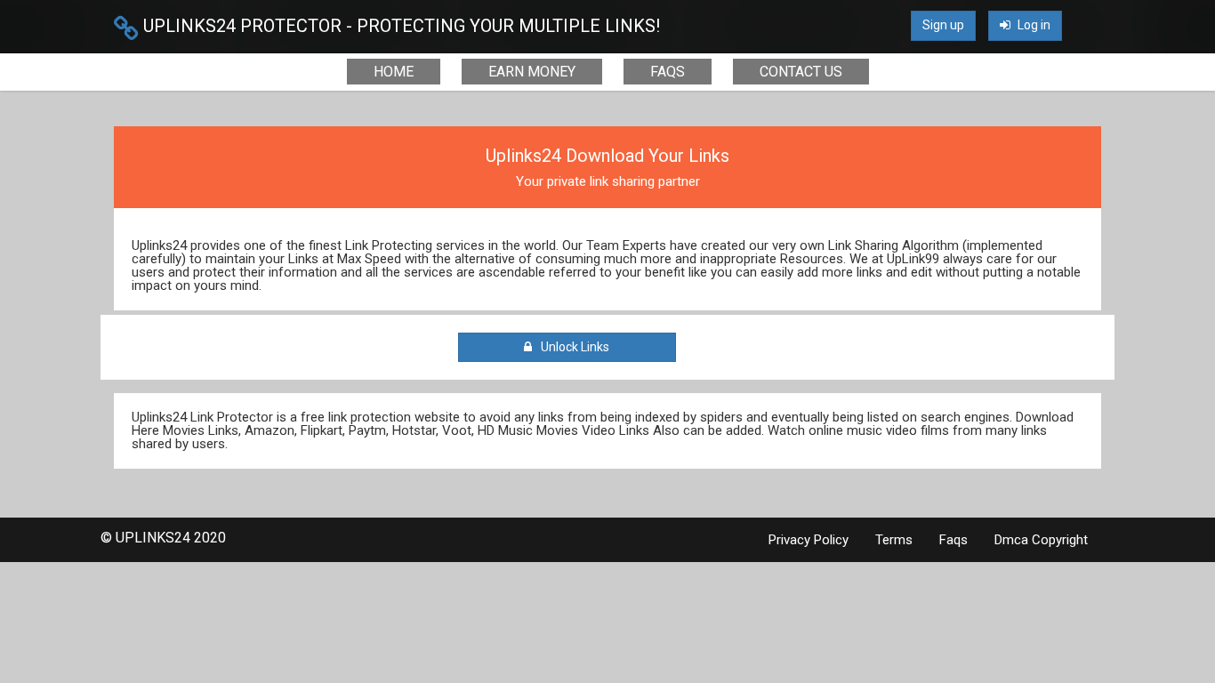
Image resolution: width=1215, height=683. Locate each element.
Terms (894, 540)
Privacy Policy (808, 540)
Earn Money (531, 71)
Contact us (801, 71)
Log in (1032, 25)
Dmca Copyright (1041, 540)
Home (394, 71)
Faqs (667, 71)
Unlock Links (572, 347)
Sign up (943, 25)
